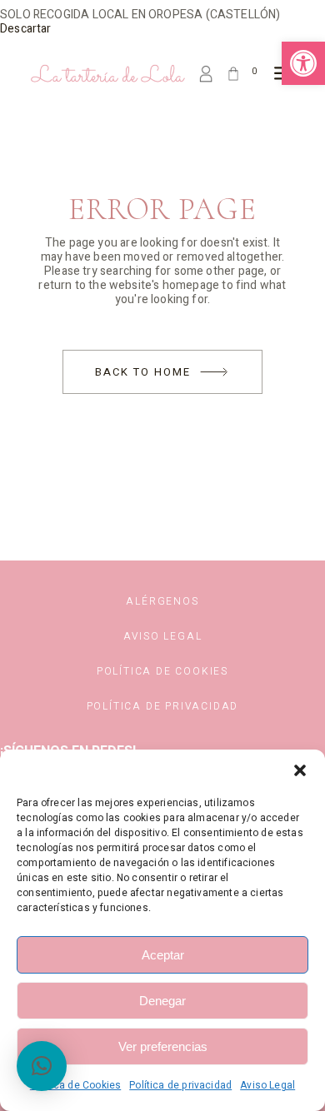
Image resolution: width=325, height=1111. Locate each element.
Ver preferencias (163, 1046)
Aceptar (163, 955)
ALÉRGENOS (162, 601)
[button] (303, 63)
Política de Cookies (75, 1085)
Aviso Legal (267, 1085)
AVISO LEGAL (162, 636)
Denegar (162, 1001)
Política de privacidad (180, 1085)
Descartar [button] (26, 28)
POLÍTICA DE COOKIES (162, 671)
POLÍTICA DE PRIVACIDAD (163, 706)
